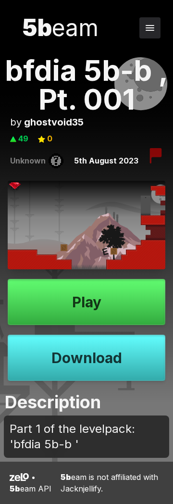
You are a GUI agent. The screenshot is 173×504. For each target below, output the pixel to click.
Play (86, 302)
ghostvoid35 (54, 122)
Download (86, 357)
